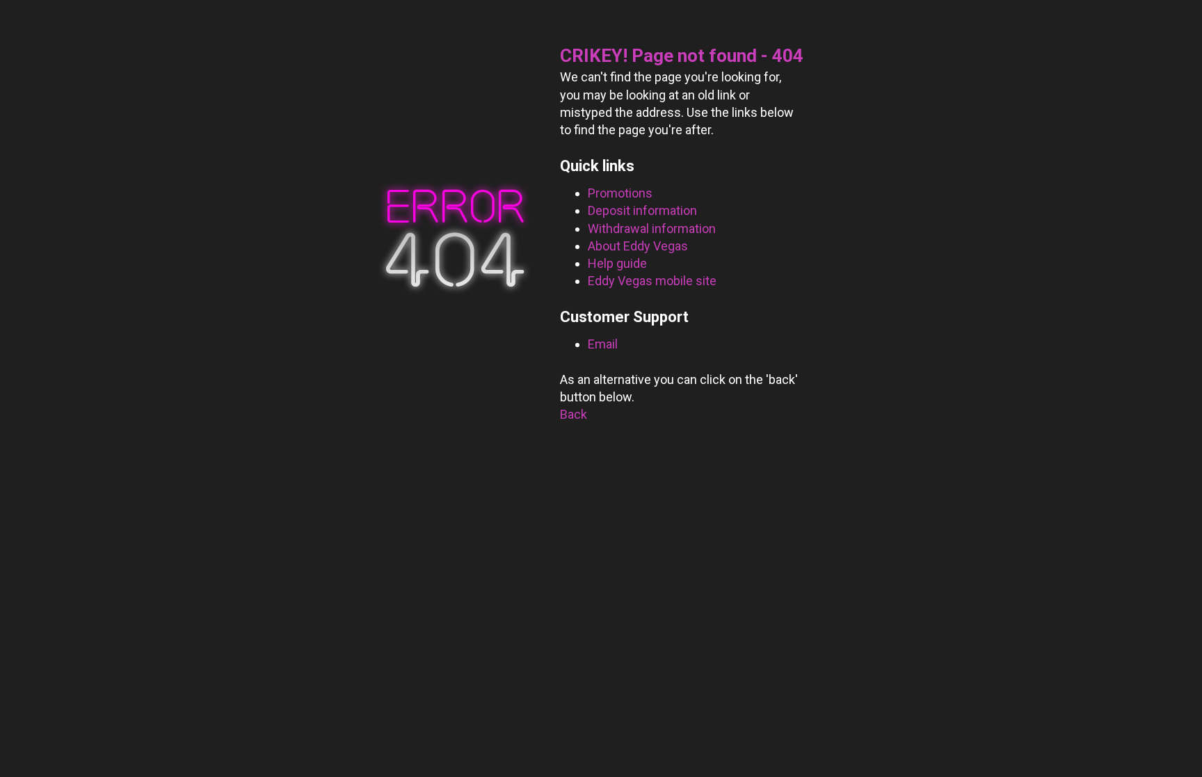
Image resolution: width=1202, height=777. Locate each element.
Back (573, 414)
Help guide (617, 263)
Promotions (620, 193)
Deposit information (642, 210)
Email (603, 344)
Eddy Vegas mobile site (652, 280)
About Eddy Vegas (638, 246)
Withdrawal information (652, 228)
